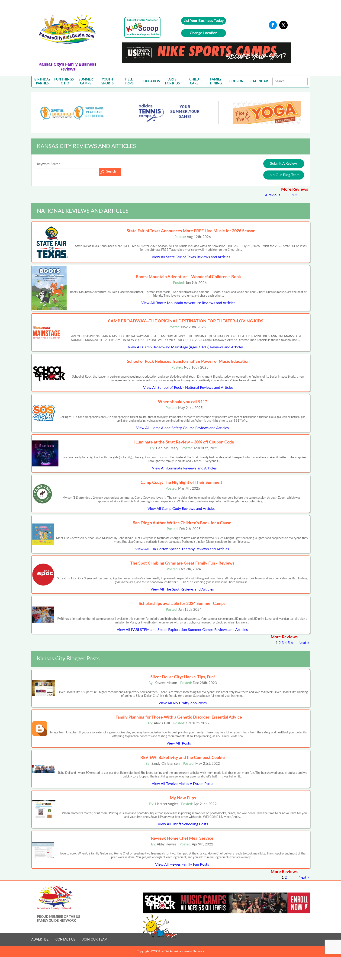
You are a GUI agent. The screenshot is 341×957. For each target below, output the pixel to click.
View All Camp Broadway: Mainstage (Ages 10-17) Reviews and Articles (186, 347)
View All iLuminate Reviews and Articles (184, 468)
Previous (273, 195)
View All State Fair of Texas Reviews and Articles (191, 257)
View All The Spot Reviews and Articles (182, 589)
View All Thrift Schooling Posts (183, 824)
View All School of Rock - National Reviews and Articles (188, 387)
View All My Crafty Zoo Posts (182, 703)
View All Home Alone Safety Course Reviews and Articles (182, 428)
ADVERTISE (39, 939)
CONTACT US (65, 939)
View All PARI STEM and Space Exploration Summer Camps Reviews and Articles (182, 630)
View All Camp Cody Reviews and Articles (181, 509)
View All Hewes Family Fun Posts (182, 864)
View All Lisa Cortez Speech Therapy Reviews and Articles (182, 549)
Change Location (203, 33)
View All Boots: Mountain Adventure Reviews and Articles (188, 303)
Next (302, 643)
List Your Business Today (203, 20)
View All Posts (179, 743)
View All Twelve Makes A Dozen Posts (182, 784)
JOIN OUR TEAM (94, 939)
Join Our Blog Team (283, 175)
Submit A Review (283, 163)
